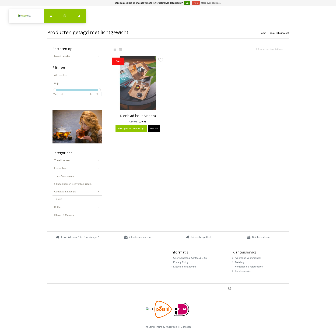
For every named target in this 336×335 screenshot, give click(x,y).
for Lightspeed (184, 327)
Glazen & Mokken (64, 215)
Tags (271, 32)
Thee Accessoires (64, 176)
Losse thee (60, 168)
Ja (187, 3)
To (91, 94)
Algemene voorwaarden (248, 257)
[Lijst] (116, 49)
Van (55, 94)
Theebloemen (62, 160)
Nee (196, 3)
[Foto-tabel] (120, 49)
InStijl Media (171, 327)
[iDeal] (181, 309)
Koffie (57, 207)
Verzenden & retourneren (249, 266)
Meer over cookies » (211, 3)
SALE (58, 199)
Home (263, 32)
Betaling (239, 262)
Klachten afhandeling (185, 266)
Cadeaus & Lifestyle (65, 191)
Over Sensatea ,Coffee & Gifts (190, 257)
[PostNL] (163, 309)
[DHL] (150, 309)
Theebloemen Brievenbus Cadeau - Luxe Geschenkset (78, 183)
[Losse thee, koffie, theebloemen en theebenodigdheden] (26, 16)
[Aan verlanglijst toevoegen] (160, 60)
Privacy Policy (180, 262)
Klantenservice (243, 271)
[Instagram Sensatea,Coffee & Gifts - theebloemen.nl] (231, 288)
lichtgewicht (282, 32)
